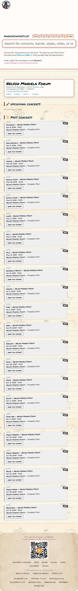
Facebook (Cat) (21, 579)
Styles (54, 562)
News (36, 562)
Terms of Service (41, 573)
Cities (63, 562)
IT (51, 36)
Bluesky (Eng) (35, 582)
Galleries (34, 566)
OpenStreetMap (23, 91)
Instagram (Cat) (56, 579)
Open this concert (15, 133)
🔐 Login (69, 36)
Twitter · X (26, 94)
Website (8, 94)
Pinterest (63, 582)
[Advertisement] (39, 18)
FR (46, 36)
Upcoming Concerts (21, 562)
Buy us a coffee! (23, 55)
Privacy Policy (23, 573)
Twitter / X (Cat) (38, 579)
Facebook (17, 94)
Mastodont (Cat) (17, 582)
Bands (45, 562)
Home (35, 36)
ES (41, 36)
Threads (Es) (50, 582)
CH (56, 36)
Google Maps (12, 91)
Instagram (35, 94)
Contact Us (57, 573)
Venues (45, 566)
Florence (36, 87)
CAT (62, 36)
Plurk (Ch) (39, 586)
